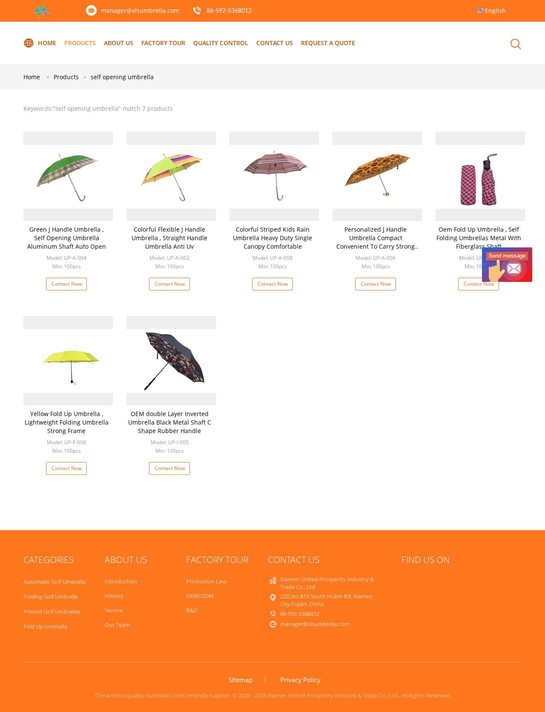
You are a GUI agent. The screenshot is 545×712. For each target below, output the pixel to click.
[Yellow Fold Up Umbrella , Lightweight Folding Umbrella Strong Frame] (68, 360)
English (495, 10)
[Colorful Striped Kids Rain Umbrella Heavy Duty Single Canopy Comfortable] (274, 176)
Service (114, 610)
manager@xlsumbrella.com (140, 10)
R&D (191, 610)
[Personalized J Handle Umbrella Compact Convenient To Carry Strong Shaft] (377, 176)
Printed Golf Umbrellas (51, 611)
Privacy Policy (300, 680)
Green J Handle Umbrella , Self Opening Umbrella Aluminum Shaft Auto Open (66, 237)
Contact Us (274, 43)
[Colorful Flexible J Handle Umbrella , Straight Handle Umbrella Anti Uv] (171, 176)
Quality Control (220, 43)
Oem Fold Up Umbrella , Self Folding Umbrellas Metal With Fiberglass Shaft (478, 237)
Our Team (117, 625)
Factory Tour (163, 43)
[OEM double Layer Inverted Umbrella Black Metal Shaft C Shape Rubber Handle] (171, 360)
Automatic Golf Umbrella (54, 582)
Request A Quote (328, 43)
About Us (118, 43)
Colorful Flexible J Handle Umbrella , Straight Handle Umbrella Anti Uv (169, 237)
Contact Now (67, 283)
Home (47, 43)
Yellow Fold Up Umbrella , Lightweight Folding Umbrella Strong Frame (67, 422)
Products (80, 43)
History (114, 596)
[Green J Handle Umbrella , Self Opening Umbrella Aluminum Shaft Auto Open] (68, 176)
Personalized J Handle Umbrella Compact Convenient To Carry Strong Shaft (375, 242)
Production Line (206, 581)
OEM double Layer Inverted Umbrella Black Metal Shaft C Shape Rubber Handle (169, 422)
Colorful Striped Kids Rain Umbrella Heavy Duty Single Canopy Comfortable (272, 237)
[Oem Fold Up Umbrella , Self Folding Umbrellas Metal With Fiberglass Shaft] (480, 176)
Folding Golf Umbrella (50, 596)
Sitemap (240, 680)
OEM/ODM (200, 596)
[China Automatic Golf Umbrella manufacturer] (42, 15)
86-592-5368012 (229, 11)
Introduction (121, 581)
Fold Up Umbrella (45, 626)
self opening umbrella (122, 77)
